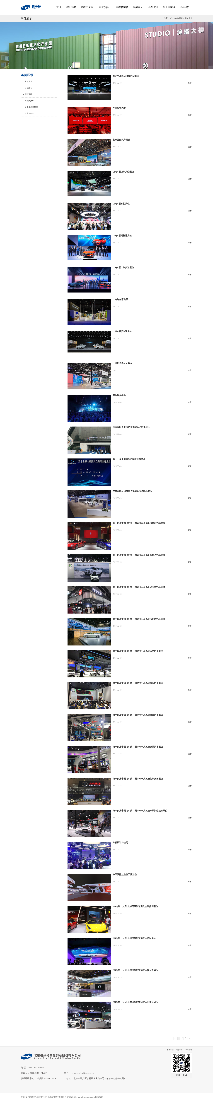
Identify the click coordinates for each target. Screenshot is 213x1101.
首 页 (59, 7)
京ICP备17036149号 (29, 1097)
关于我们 (179, 1049)
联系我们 (184, 7)
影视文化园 (87, 7)
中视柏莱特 (122, 7)
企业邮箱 (188, 1049)
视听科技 (71, 7)
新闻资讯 (153, 7)
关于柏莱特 (169, 7)
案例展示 (138, 7)
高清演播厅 (105, 7)
